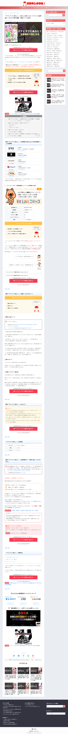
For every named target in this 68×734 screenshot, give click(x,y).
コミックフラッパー (55, 37)
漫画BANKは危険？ (6, 720)
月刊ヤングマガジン (50, 56)
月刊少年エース (56, 56)
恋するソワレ (38, 659)
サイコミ (61, 37)
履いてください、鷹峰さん (12, 559)
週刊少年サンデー (49, 64)
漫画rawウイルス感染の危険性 (8, 722)
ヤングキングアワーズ (50, 48)
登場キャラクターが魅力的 (14, 127)
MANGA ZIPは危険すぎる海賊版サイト (10, 724)
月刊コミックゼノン (50, 52)
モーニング (58, 44)
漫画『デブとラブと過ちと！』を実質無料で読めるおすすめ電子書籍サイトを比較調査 (24, 119)
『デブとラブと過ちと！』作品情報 (15, 131)
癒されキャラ (12, 126)
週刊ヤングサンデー (59, 60)
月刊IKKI (53, 50)
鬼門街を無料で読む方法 (7, 710)
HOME (34, 729)
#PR (36, 324)
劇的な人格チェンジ (13, 124)
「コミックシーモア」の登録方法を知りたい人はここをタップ (17, 272)
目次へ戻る (7, 289)
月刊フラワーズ (56, 54)
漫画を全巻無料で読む (17, 659)
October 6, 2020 (28, 328)
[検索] (63, 15)
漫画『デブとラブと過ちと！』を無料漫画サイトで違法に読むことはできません (23, 133)
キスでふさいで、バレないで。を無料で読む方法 (12, 709)
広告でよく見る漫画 (25, 659)
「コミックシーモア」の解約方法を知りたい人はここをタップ (17, 275)
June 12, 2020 (22, 472)
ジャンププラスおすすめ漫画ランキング (32, 706)
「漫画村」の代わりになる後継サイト (10, 719)
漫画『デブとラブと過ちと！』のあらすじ (16, 129)
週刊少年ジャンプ (55, 64)
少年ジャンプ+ (49, 50)
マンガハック (53, 44)
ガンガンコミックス (50, 35)
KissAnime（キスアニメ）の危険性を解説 (18, 533)
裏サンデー (58, 58)
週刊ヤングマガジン (57, 62)
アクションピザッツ (61, 31)
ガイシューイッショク (11, 561)
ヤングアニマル (55, 46)
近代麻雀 (48, 60)
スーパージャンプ (55, 39)
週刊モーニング (53, 60)
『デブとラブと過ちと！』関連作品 (15, 135)
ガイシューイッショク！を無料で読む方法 (11, 714)
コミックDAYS (60, 35)
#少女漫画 (27, 324)
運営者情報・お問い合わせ (34, 731)
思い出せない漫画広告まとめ (8, 704)
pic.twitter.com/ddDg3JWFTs (13, 326)
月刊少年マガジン (49, 58)
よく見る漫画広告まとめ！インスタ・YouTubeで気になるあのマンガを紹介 (33, 7)
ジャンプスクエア (49, 39)
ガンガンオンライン (54, 33)
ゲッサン (55, 35)
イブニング (48, 33)
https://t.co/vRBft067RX (14, 470)
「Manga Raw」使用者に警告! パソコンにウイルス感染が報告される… (23, 626)
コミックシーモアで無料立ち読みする (24, 50)
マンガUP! (48, 44)
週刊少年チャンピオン (50, 66)
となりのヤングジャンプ (53, 31)
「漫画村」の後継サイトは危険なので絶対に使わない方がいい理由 (24, 510)
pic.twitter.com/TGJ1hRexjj (25, 470)
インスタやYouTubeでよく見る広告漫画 (24, 61)
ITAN (47, 31)
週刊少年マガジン (57, 66)
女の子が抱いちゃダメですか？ (13, 557)
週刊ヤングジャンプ (50, 62)
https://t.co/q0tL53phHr (20, 324)
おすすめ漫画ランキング (29, 704)
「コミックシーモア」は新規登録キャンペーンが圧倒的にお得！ (20, 120)
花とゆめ (54, 58)
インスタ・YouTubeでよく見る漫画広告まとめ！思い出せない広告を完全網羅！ (25, 113)
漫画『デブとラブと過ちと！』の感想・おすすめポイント (19, 122)
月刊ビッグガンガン (50, 54)
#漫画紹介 (31, 324)
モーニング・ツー (49, 46)
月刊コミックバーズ (57, 52)
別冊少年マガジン (57, 48)
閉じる (25, 116)
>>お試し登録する (21, 150)
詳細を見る (10, 603)
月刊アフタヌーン (58, 50)
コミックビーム (49, 37)
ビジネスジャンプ (49, 41)
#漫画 (34, 324)
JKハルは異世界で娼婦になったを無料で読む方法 (12, 712)
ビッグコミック (55, 41)
